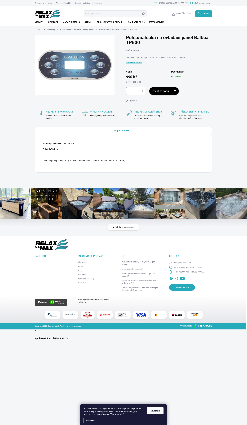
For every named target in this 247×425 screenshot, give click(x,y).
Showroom (39, 3)
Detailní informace (134, 63)
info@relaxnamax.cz (182, 263)
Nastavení (90, 420)
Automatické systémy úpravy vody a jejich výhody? (138, 263)
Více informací (116, 414)
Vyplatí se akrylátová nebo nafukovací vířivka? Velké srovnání (140, 282)
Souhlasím (155, 411)
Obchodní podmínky (83, 3)
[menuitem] (40, 22)
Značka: (132, 50)
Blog (58, 3)
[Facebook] (171, 278)
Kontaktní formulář (182, 287)
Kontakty (67, 3)
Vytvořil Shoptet (186, 326)
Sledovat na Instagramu (125, 227)
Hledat (143, 14)
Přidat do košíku (161, 91)
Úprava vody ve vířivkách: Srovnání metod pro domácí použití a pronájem (140, 289)
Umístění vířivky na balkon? (132, 269)
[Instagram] (176, 278)
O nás (49, 3)
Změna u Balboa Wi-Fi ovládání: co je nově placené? (138, 274)
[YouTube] (182, 278)
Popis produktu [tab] (122, 130)
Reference (98, 3)
